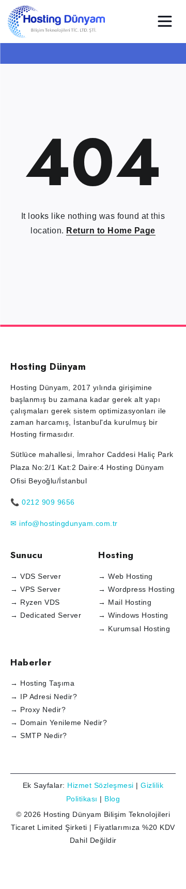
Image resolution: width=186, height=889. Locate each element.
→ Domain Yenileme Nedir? (58, 722)
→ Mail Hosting (124, 602)
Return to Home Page (111, 230)
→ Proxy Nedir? (38, 709)
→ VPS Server (35, 589)
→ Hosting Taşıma (42, 683)
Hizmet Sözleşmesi (100, 785)
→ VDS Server (35, 576)
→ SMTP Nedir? (38, 735)
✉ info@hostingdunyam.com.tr (64, 523)
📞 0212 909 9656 (42, 502)
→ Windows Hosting (133, 615)
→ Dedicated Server (45, 615)
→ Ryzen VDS (35, 602)
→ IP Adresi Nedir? (43, 696)
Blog (112, 799)
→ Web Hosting (125, 576)
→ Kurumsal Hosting (134, 628)
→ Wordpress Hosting (136, 589)
